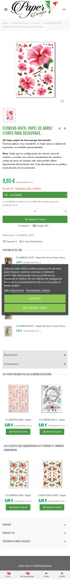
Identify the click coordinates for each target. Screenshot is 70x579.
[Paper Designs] (35, 9)
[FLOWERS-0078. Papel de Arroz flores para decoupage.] (59, 128)
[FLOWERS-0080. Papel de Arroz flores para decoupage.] (64, 128)
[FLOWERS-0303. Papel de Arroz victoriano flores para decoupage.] (18, 398)
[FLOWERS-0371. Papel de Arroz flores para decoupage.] (51, 398)
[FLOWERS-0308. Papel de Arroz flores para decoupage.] (18, 474)
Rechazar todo (35, 308)
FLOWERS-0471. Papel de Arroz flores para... (41, 326)
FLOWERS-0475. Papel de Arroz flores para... (41, 257)
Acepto (35, 298)
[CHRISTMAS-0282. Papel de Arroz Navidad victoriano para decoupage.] (51, 474)
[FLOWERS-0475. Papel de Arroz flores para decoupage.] (8, 262)
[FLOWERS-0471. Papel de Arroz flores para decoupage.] (8, 331)
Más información (14, 290)
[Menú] (6, 9)
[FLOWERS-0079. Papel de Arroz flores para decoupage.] (62, 101)
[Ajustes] (64, 9)
